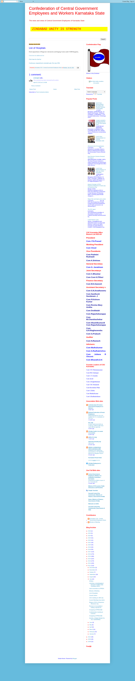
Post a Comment (35, 86)
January (91, 634)
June (90, 622)
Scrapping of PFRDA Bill (95, 610)
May (90, 625)
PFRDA (91, 581)
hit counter (96, 83)
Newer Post (32, 89)
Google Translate (93, 490)
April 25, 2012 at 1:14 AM (40, 82)
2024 (89, 535)
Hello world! (91, 443)
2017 (89, 551)
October (91, 572)
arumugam (36, 78)
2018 (89, 549)
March (91, 629)
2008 (89, 641)
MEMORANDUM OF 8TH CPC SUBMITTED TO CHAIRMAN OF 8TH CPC (96, 417)
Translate (99, 94)
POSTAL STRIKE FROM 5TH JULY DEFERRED (97, 619)
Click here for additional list (36, 55)
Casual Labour (93, 595)
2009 (89, 639)
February (92, 631)
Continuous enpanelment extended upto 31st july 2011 (44, 63)
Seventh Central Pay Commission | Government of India (96, 508)
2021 (89, 542)
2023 (89, 538)
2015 (89, 556)
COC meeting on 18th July (96, 598)
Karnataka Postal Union (95, 457)
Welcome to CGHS (93, 504)
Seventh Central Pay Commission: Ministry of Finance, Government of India (96, 495)
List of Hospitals (93, 593)
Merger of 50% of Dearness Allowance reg (96, 603)
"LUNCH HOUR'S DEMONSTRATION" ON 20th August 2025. (101, 122)
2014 (89, 558)
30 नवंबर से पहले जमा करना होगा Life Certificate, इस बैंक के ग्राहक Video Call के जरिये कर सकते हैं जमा (95, 426)
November (92, 570)
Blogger (75, 658)
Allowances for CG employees (96, 146)
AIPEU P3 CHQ (92, 437)
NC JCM (90, 422)
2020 (89, 545)
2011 (89, 565)
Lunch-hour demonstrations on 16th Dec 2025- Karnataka (101, 170)
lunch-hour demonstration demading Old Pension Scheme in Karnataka (100, 105)
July (90, 579)
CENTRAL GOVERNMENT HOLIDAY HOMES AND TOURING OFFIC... (96, 585)
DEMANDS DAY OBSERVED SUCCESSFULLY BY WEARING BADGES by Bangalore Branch (96, 452)
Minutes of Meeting (95, 522)
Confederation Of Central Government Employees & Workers (95, 406)
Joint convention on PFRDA (96, 588)
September (92, 574)
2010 (89, 637)
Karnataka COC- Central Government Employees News (98, 519)
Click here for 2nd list (35, 59)
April (90, 627)
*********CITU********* (94, 460)
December (92, 567)
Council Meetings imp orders (97, 600)
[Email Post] (77, 67)
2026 (89, 531)
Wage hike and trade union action (97, 199)
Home (55, 89)
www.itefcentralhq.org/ (94, 441)
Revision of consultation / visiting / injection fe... (96, 606)
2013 (89, 561)
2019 (89, 547)
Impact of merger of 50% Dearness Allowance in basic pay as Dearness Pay (97, 186)
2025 (89, 533)
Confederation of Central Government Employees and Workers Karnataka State (67, 10)
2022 (89, 540)
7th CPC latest (91, 209)
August (91, 577)
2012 (89, 563)
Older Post (77, 89)
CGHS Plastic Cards (93, 220)
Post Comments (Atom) (42, 92)
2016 (89, 554)
